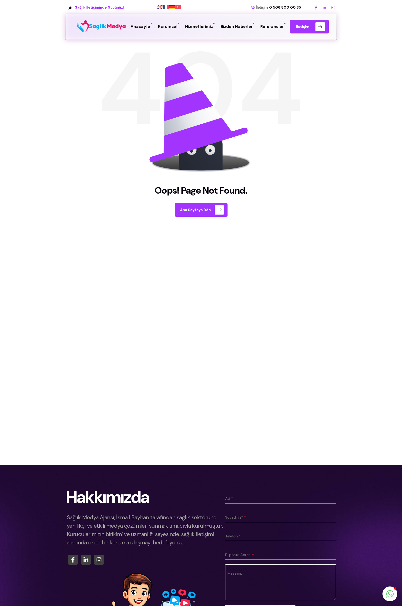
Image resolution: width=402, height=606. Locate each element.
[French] (166, 7)
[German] (172, 7)
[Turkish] (178, 7)
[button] (389, 593)
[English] (160, 7)
